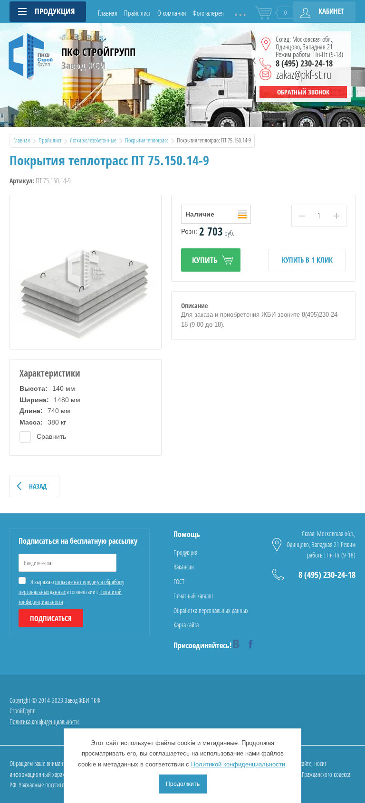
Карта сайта (186, 624)
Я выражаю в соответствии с (71, 591)
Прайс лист (137, 13)
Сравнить (50, 436)
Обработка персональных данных (211, 610)
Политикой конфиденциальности (238, 764)
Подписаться (51, 618)
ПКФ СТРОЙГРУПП (98, 52)
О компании (171, 13)
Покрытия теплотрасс (146, 140)
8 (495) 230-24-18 (304, 63)
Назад (38, 486)
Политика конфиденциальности (44, 721)
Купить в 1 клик (307, 260)
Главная (107, 13)
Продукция (185, 552)
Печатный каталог (193, 595)
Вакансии (183, 566)
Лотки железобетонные (93, 140)
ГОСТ (178, 581)
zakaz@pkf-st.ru (303, 74)
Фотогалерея (208, 13)
